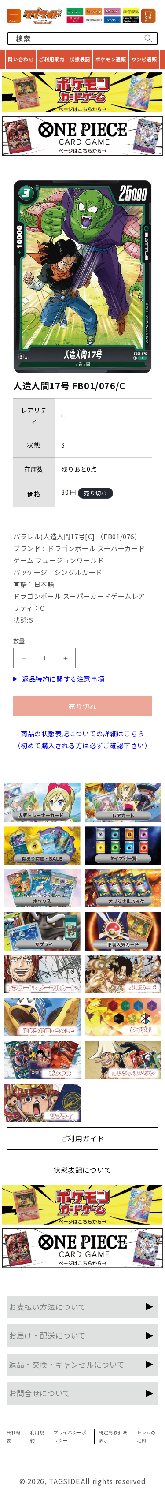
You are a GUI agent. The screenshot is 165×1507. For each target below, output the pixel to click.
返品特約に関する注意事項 (63, 678)
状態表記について (82, 1169)
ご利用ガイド (83, 1138)
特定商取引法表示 (113, 1436)
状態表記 (80, 59)
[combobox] (82, 38)
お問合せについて (39, 1393)
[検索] (148, 38)
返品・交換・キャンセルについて (67, 1364)
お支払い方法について (47, 1306)
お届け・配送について (47, 1335)
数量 (19, 641)
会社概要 (14, 1436)
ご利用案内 (51, 59)
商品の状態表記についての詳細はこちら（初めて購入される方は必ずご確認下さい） (82, 739)
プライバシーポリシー (70, 1436)
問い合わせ (20, 59)
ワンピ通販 (144, 59)
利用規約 (37, 1436)
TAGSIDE (64, 1481)
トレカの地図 (146, 1436)
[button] (14, 16)
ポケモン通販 (110, 59)
